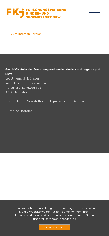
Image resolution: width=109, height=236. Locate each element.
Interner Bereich (20, 111)
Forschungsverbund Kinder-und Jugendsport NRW (36, 13)
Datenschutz (82, 101)
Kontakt (14, 101)
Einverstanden (54, 227)
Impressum (58, 101)
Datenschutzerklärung (60, 219)
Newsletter (35, 101)
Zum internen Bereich (26, 34)
